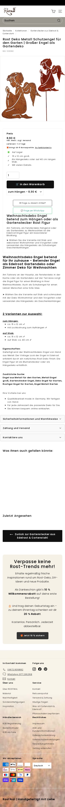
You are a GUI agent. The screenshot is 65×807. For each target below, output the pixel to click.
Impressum (38, 723)
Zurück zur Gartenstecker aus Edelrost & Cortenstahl (34, 536)
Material (7, 693)
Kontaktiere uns (13, 437)
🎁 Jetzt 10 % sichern (33, 635)
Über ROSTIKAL (10, 689)
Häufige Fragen (40, 702)
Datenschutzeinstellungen (46, 739)
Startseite (7, 30)
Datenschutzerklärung (43, 735)
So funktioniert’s (43, 147)
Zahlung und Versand (16, 428)
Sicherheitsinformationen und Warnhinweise (30, 419)
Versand (27, 140)
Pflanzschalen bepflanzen (46, 713)
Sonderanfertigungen (14, 702)
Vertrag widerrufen (42, 748)
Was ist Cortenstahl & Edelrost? (43, 708)
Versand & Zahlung (42, 697)
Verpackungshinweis (43, 743)
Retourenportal (40, 693)
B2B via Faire (9, 732)
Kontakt (36, 689)
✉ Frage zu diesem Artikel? (32, 203)
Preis (10, 133)
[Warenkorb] (53, 11)
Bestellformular (11, 728)
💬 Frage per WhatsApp (32, 210)
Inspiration (8, 706)
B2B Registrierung (12, 723)
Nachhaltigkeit (10, 697)
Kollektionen (21, 30)
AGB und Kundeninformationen (43, 729)
